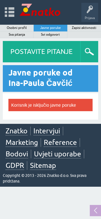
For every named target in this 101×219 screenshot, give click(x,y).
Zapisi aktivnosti (84, 28)
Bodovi (17, 154)
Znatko (16, 131)
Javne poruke (50, 28)
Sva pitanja (17, 34)
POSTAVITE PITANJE (41, 51)
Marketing (22, 142)
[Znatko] (40, 10)
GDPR (15, 165)
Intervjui (46, 131)
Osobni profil (17, 28)
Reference (60, 142)
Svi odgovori (50, 34)
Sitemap (43, 165)
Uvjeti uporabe (57, 154)
